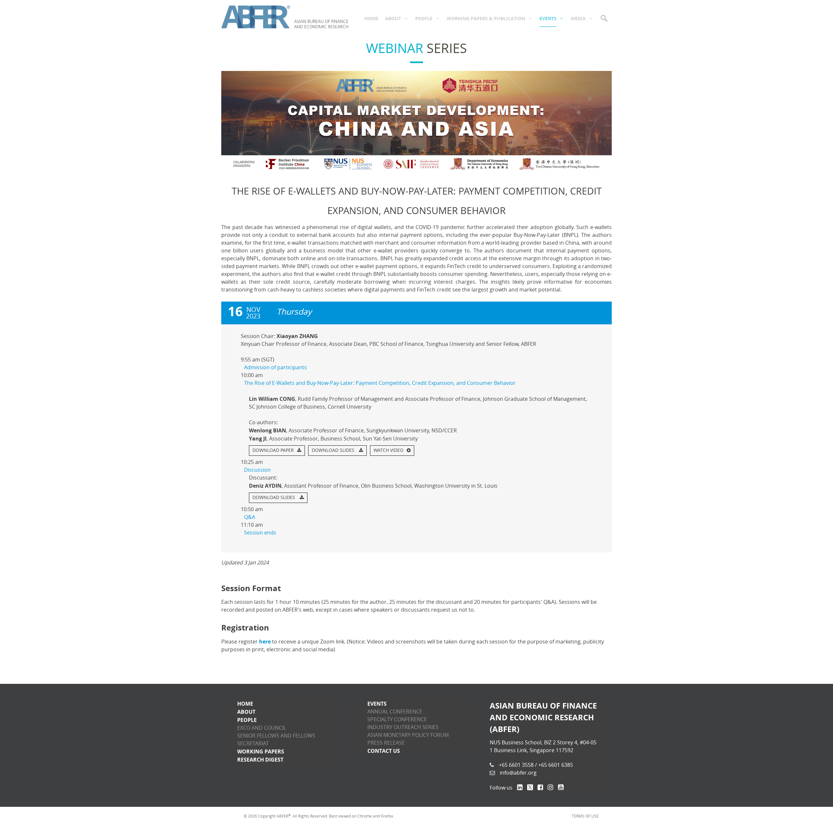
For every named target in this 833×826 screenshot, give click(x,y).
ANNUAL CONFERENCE (394, 712)
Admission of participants (275, 367)
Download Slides (334, 450)
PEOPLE (247, 720)
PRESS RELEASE (386, 743)
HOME (245, 703)
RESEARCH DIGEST (260, 759)
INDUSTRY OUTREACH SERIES (403, 727)
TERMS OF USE (585, 816)
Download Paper (273, 450)
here (265, 641)
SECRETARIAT (253, 743)
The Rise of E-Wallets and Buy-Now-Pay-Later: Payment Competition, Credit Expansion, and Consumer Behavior (380, 383)
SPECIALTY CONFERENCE (397, 719)
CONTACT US (383, 750)
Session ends (260, 533)
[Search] (604, 18)
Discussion (257, 470)
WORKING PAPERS (260, 751)
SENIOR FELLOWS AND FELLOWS (276, 736)
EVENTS (377, 703)
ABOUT (246, 711)
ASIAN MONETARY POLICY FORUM (408, 735)
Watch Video (388, 450)
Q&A (249, 517)
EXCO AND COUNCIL (261, 728)
